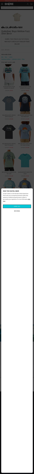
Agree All (17, 206)
